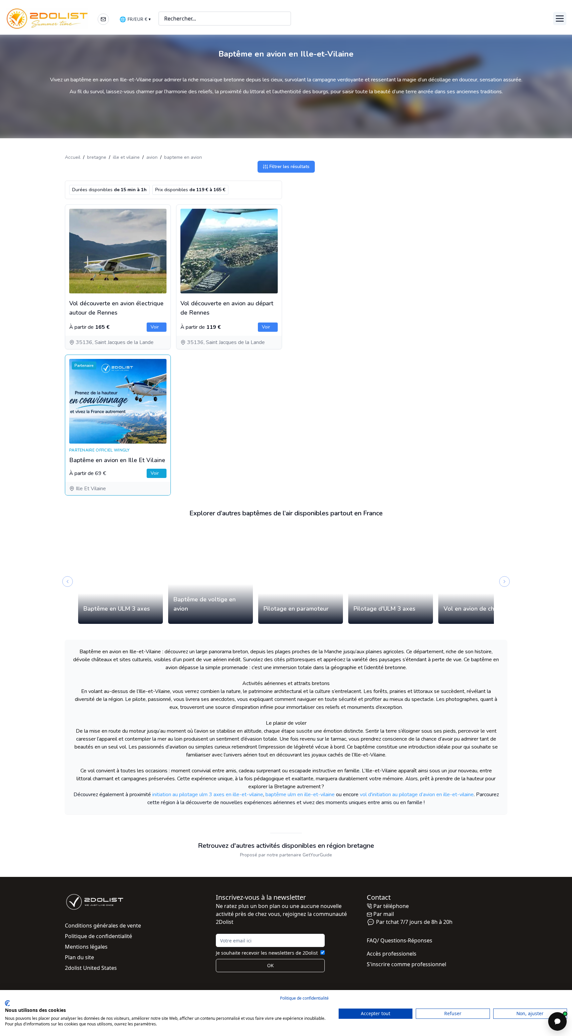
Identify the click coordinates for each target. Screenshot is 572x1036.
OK (270, 965)
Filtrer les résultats (289, 166)
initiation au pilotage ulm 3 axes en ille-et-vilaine (207, 794)
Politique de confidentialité (98, 936)
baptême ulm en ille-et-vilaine (300, 794)
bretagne (96, 157)
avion (152, 157)
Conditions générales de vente (103, 925)
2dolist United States (91, 967)
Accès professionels (391, 953)
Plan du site (79, 957)
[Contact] (103, 19)
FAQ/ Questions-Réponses (399, 940)
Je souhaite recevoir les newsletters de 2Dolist (267, 953)
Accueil (72, 157)
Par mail (383, 914)
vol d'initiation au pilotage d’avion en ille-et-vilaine (417, 794)
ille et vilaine (126, 157)
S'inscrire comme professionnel (406, 964)
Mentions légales (86, 946)
